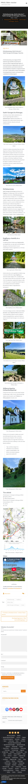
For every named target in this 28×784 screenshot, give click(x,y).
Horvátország (19, 752)
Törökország (23, 768)
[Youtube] (21, 709)
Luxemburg (5, 759)
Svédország (18, 766)
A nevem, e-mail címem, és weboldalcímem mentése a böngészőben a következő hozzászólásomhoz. (13, 673)
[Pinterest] (14, 709)
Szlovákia (4, 768)
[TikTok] (17, 709)
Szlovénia (11, 768)
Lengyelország (22, 755)
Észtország (23, 748)
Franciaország (15, 750)
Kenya (24, 753)
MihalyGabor (7, 593)
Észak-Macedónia (15, 748)
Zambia (13, 772)
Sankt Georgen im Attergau (13, 605)
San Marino (20, 764)
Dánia (17, 741)
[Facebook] (7, 709)
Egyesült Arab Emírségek (9, 744)
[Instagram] (10, 709)
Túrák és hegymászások (8, 770)
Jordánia (10, 753)
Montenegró (20, 761)
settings (10, 779)
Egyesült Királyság (21, 744)
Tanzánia (17, 768)
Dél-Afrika (23, 741)
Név (2, 654)
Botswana (17, 739)
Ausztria (18, 737)
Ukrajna (17, 770)
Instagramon (18, 588)
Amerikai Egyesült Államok (8, 737)
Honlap (2, 666)
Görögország (5, 752)
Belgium (24, 737)
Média (24, 759)
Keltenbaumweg (10, 599)
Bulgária (23, 739)
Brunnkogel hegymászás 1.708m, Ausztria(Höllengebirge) (19, 619)
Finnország (7, 750)
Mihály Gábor (10, 602)
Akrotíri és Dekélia (11, 735)
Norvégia (15, 762)
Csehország (11, 741)
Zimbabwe (20, 772)
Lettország (7, 757)
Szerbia (24, 766)
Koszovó (10, 755)
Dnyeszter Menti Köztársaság (14, 742)
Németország (7, 762)
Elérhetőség (14, 746)
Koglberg (18, 599)
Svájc (12, 766)
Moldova (8, 761)
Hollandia (12, 752)
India (26, 752)
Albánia (18, 735)
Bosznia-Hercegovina (8, 739)
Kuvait (15, 755)
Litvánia (22, 757)
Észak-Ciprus (6, 748)
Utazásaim (23, 770)
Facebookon (10, 588)
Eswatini (21, 746)
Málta (19, 759)
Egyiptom (8, 746)
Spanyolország (6, 766)
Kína (5, 755)
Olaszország (21, 762)
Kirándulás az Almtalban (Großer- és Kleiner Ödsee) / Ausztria (14, 613)
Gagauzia (22, 750)
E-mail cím (3, 660)
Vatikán (8, 772)
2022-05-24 (6, 48)
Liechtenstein (15, 757)
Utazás (15, 17)
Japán (4, 753)
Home (12, 17)
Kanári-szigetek (17, 753)
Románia (14, 764)
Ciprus (5, 741)
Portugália (7, 764)
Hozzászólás (4, 634)
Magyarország (13, 759)
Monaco (13, 761)
